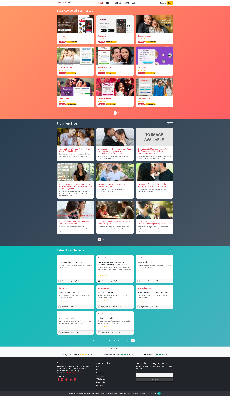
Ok (159, 393)
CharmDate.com (65, 67)
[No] (228, 393)
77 (105, 341)
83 (133, 341)
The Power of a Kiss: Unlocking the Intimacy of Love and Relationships (152, 185)
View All (170, 11)
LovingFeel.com (144, 67)
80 (119, 341)
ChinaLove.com (104, 98)
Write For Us (100, 379)
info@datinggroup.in (73, 373)
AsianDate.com (104, 67)
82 (128, 341)
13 (130, 240)
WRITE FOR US (129, 3)
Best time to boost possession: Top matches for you (112, 185)
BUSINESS (117, 3)
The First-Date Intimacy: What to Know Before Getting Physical (74, 150)
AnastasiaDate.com (104, 258)
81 (123, 341)
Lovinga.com (64, 36)
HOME (100, 3)
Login (170, 3)
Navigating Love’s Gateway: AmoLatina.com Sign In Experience (152, 222)
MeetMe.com (64, 98)
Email (137, 372)
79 (114, 341)
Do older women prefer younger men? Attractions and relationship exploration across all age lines (75, 186)
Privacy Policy (100, 382)
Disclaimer (100, 385)
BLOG (108, 3)
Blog (97, 370)
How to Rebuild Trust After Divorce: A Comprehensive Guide (74, 222)
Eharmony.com (144, 98)
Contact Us (100, 376)
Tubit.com (102, 36)
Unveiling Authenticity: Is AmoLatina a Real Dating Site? (114, 222)
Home (98, 367)
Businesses (100, 373)
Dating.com (62, 314)
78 (110, 341)
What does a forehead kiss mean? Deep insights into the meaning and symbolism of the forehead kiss (114, 151)
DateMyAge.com (144, 36)
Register (163, 3)
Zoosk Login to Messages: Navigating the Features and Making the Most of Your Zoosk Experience (153, 151)
